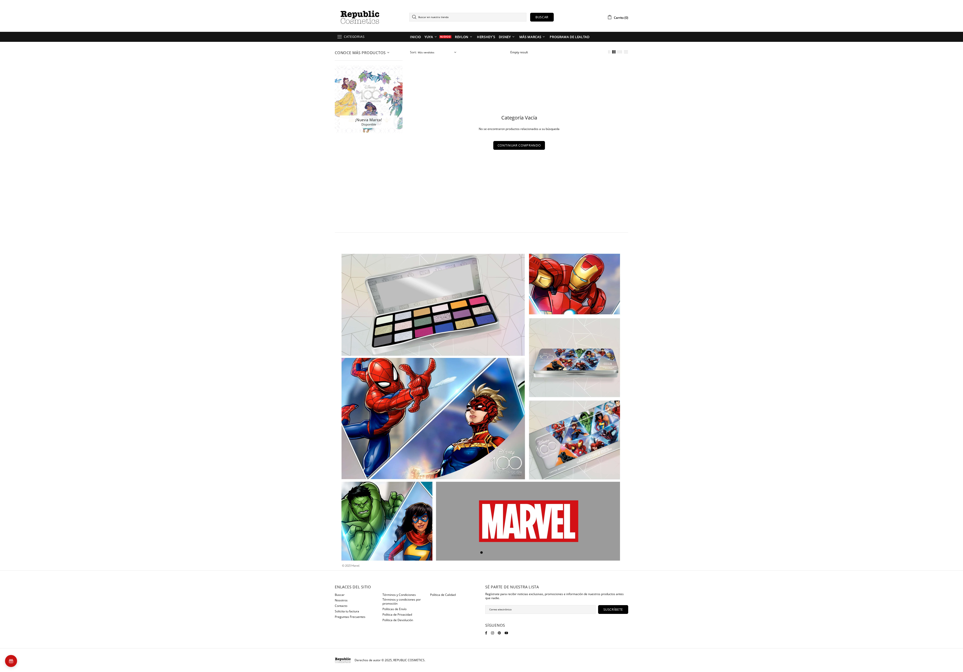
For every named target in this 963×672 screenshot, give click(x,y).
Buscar (541, 17)
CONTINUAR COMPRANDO (519, 145)
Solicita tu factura (347, 611)
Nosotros (341, 600)
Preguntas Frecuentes (350, 617)
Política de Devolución (397, 620)
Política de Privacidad (397, 615)
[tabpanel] (481, 409)
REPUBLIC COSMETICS (360, 17)
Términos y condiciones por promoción (401, 602)
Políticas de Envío (394, 609)
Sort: (413, 52)
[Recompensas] (11, 661)
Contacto (341, 606)
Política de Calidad (443, 595)
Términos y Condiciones (399, 595)
